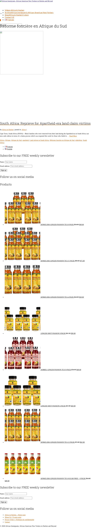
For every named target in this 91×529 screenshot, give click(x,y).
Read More (73, 136)
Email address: (5, 166)
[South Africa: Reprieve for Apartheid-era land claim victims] (45, 74)
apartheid (26, 140)
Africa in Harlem (8, 130)
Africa (24, 130)
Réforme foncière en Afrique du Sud (62, 140)
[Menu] (1, 13)
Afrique (7, 140)
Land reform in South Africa (39, 140)
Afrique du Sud (16, 140)
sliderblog (78, 140)
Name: (2, 162)
